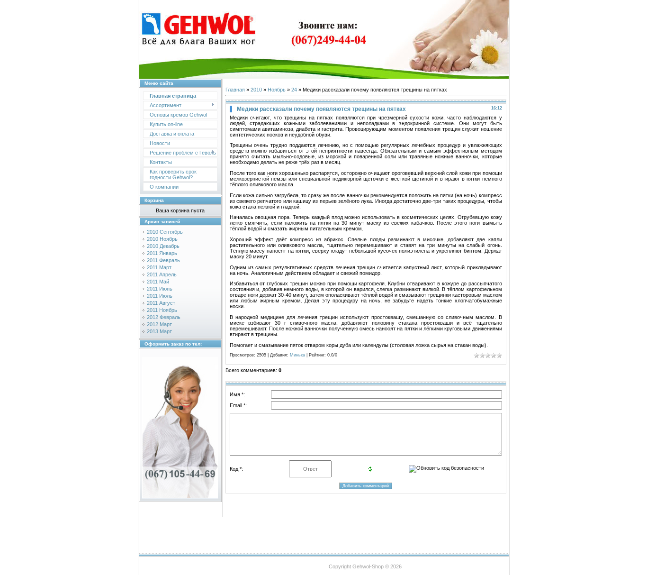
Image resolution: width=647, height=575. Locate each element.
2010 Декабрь (163, 246)
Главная (235, 89)
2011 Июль (159, 296)
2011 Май (158, 281)
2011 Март (159, 267)
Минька (297, 355)
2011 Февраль (163, 260)
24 (294, 89)
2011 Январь (162, 253)
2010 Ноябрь (162, 239)
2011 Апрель (162, 274)
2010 (256, 89)
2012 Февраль (163, 317)
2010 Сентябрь (165, 232)
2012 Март (159, 324)
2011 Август (161, 303)
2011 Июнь (159, 289)
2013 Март (159, 331)
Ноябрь (277, 89)
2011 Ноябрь (162, 310)
